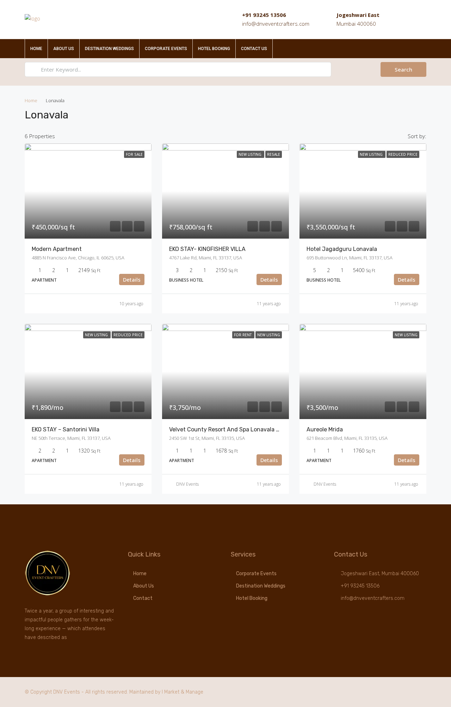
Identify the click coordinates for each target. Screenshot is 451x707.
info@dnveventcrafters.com (275, 23)
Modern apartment (57, 249)
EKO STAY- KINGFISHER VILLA (207, 249)
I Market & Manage (182, 692)
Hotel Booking (214, 48)
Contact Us (254, 48)
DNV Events (187, 484)
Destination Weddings (109, 48)
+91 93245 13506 (264, 14)
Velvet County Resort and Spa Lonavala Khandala (235, 429)
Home (36, 48)
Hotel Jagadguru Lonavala (342, 249)
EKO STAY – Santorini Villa (65, 429)
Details (132, 279)
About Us (63, 48)
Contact (143, 598)
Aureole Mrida (325, 429)
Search (403, 69)
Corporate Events (166, 48)
